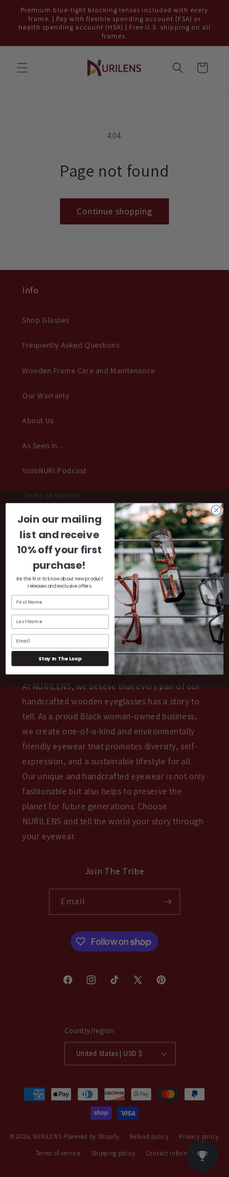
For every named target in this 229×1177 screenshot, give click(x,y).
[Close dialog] (216, 510)
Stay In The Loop (59, 658)
